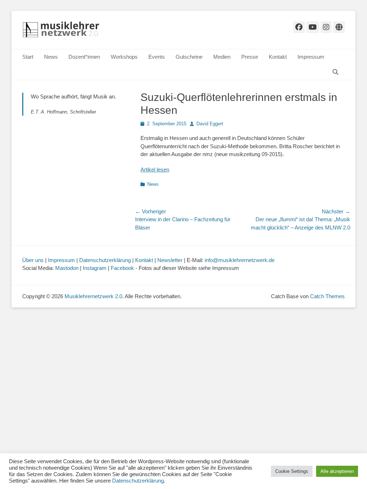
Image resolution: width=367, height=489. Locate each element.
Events (156, 57)
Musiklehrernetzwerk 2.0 (93, 296)
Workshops (124, 57)
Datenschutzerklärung (105, 260)
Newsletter (169, 260)
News (51, 57)
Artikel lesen (154, 169)
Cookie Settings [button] (291, 471)
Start (27, 57)
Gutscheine (189, 57)
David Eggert (209, 123)
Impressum (310, 57)
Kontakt (278, 57)
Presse (249, 57)
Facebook (122, 268)
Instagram (94, 268)
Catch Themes (327, 296)
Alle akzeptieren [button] (337, 471)
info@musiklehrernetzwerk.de (240, 260)
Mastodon (66, 268)
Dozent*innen (84, 57)
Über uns (33, 260)
